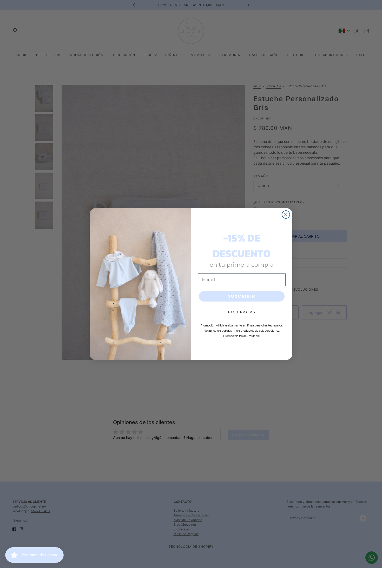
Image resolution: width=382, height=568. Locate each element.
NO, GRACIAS (241, 312)
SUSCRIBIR (241, 296)
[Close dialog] (286, 214)
